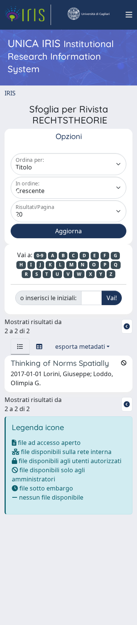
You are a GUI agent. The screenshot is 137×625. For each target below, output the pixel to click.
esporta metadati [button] (80, 346)
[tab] (20, 346)
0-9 (40, 255)
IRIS (10, 93)
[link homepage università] (88, 15)
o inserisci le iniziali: (48, 298)
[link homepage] (28, 15)
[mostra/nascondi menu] (129, 15)
